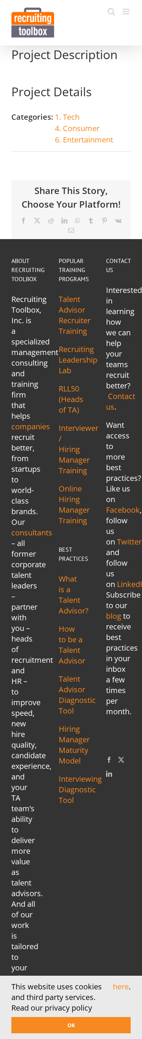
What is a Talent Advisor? (74, 595)
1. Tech (67, 117)
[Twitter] (121, 760)
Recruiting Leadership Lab (78, 360)
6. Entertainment (84, 140)
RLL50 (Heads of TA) (71, 399)
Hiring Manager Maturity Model (74, 745)
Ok (71, 1025)
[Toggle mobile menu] (127, 12)
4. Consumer (77, 128)
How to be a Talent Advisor (72, 645)
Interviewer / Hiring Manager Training (78, 449)
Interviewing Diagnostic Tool (80, 789)
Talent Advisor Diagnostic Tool (77, 695)
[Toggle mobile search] (111, 12)
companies (30, 426)
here (121, 986)
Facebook (123, 510)
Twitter (129, 542)
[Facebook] (109, 760)
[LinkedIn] (109, 774)
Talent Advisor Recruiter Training (75, 315)
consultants (31, 532)
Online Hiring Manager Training (74, 505)
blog (113, 616)
